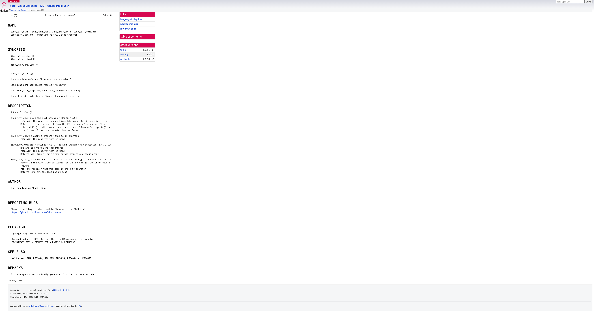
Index (12, 5)
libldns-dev (22, 10)
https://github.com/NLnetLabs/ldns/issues (36, 212)
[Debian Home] (4, 6)
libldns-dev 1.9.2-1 (61, 290)
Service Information (58, 5)
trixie (123, 49)
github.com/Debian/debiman (41, 306)
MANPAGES (14, 1)
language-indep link (131, 19)
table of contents (131, 36)
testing (13, 10)
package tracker (129, 23)
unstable (125, 59)
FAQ (42, 5)
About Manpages (27, 5)
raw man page (128, 28)
